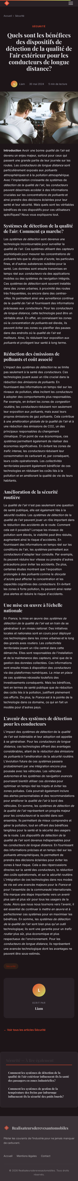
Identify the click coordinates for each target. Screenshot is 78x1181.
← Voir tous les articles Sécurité (25, 1030)
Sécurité (19, 15)
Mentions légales (27, 1155)
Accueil (8, 15)
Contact (45, 1155)
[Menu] (70, 3)
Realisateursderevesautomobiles (40, 1127)
